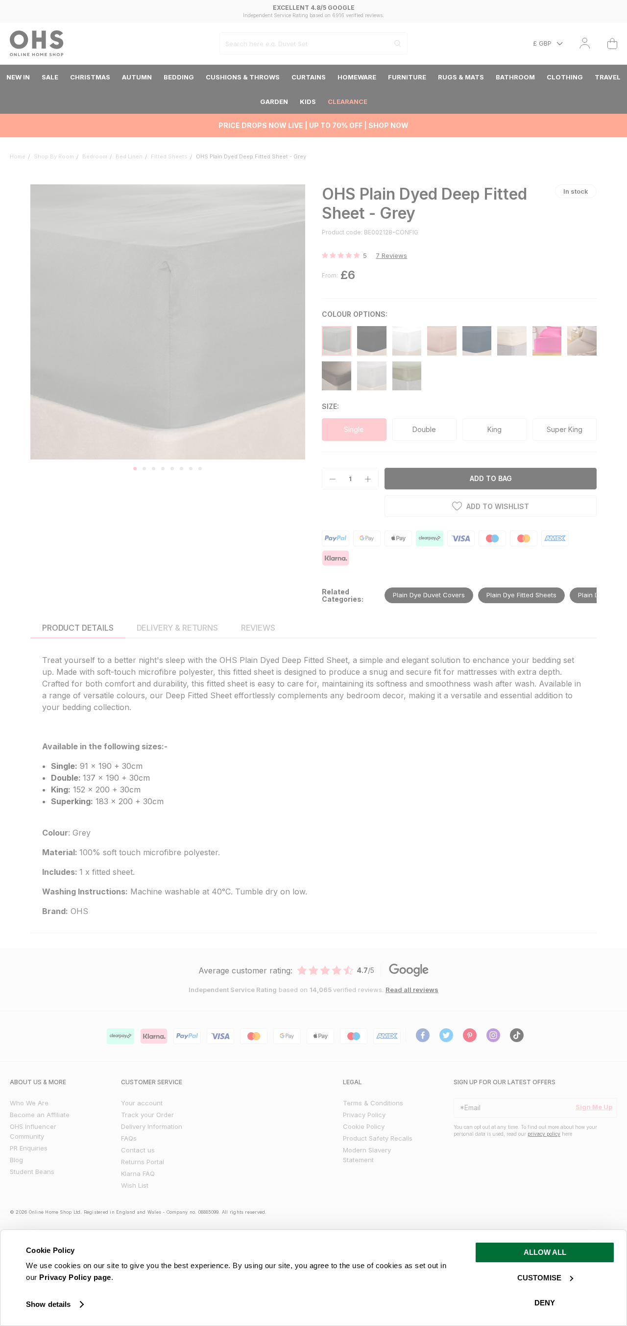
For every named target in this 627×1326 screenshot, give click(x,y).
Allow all (545, 1252)
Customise (539, 1278)
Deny (544, 1303)
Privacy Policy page (75, 1277)
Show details (48, 1304)
